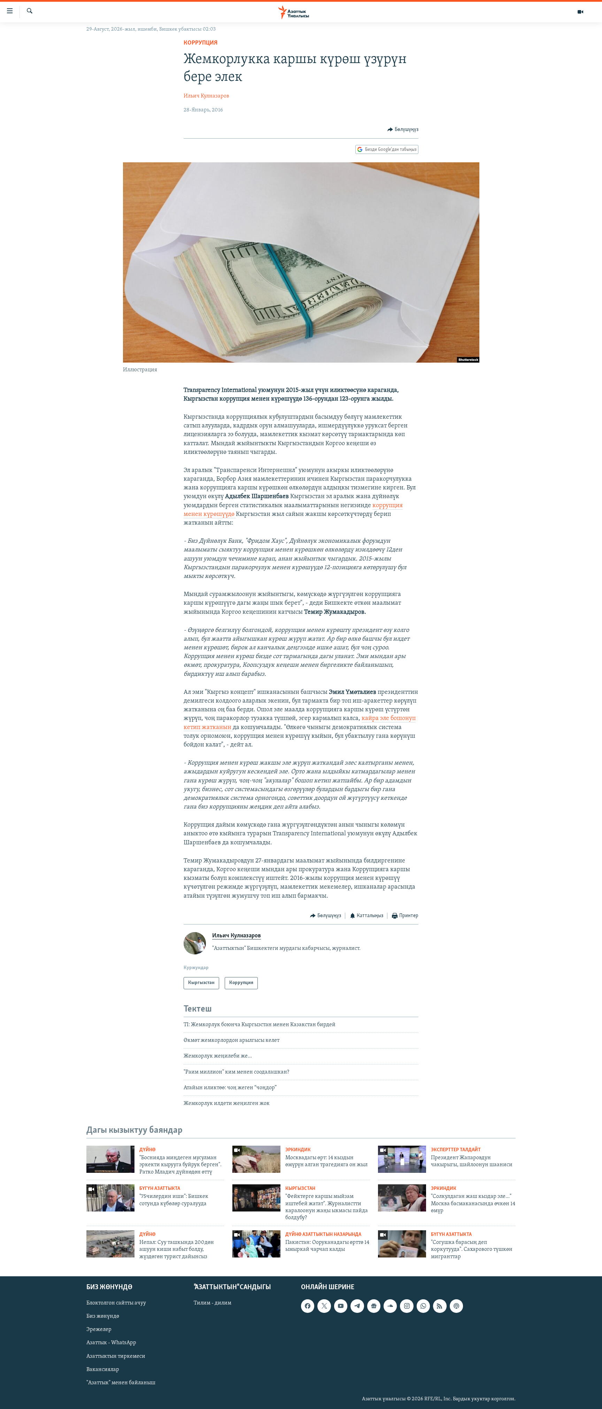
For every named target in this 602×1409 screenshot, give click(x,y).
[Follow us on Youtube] (340, 1306)
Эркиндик (298, 1150)
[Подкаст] (456, 1306)
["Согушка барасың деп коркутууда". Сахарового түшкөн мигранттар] (402, 1243)
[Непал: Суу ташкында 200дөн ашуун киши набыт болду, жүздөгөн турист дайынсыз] (110, 1243)
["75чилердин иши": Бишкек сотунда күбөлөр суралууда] (110, 1197)
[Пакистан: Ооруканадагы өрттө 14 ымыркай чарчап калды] (256, 1243)
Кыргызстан (300, 1188)
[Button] (402, 129)
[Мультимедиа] (580, 12)
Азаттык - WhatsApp (111, 1343)
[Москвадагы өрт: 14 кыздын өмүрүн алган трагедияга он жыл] (256, 1159)
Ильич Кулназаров (206, 96)
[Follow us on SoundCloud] (390, 1306)
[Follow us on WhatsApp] (423, 1306)
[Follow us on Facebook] (307, 1306)
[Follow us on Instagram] (406, 1306)
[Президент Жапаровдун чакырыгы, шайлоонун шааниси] (402, 1159)
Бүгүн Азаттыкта (159, 1188)
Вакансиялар (102, 1369)
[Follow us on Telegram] (357, 1306)
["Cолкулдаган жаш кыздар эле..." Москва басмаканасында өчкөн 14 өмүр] (402, 1197)
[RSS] (439, 1306)
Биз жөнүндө (102, 1316)
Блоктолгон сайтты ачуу (116, 1303)
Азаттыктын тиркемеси (115, 1356)
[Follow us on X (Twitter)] (324, 1306)
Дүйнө (147, 1150)
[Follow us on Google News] (373, 1306)
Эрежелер (98, 1330)
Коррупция (200, 43)
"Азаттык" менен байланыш (120, 1383)
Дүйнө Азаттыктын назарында (323, 1234)
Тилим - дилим (212, 1303)
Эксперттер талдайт (456, 1150)
